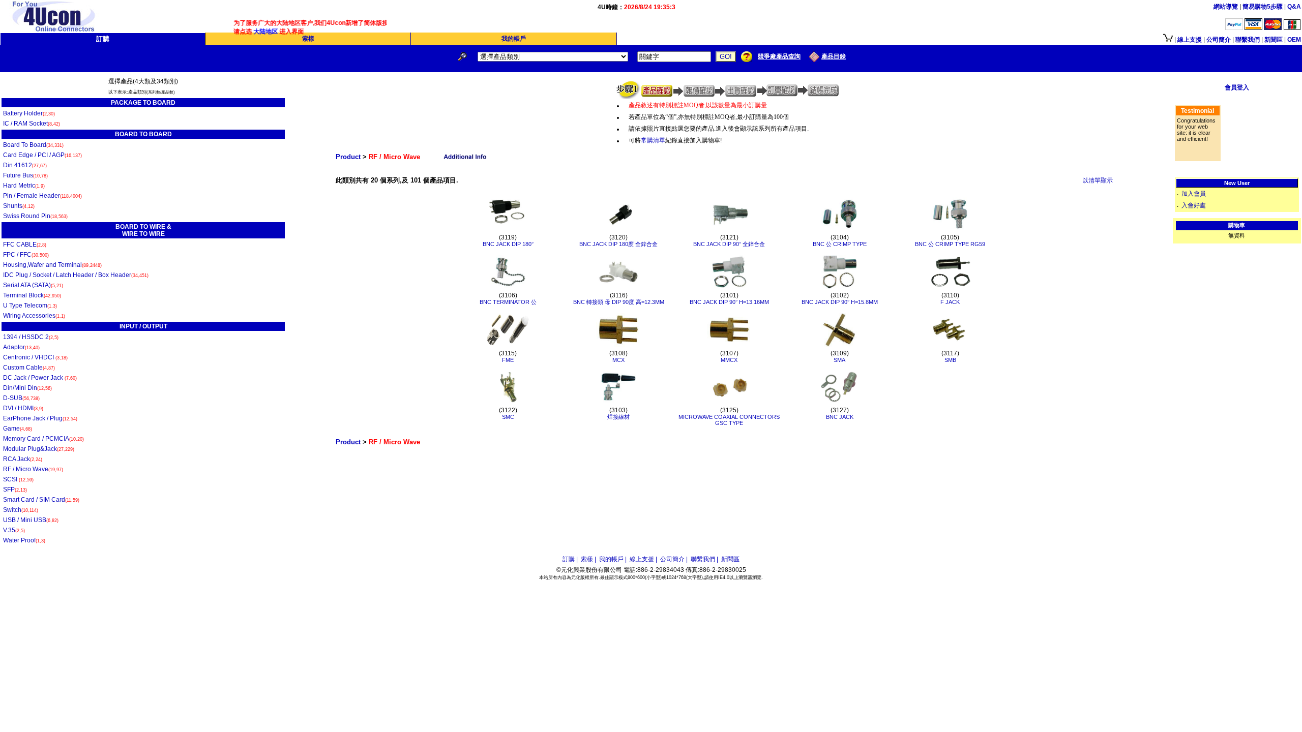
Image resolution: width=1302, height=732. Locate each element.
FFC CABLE (24, 244)
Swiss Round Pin (35, 216)
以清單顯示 (1097, 180)
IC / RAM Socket (31, 123)
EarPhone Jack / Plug (40, 418)
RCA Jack (22, 459)
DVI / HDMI (23, 408)
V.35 (14, 530)
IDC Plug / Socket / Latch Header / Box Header (76, 275)
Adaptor (21, 347)
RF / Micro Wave (33, 469)
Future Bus (25, 175)
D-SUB (21, 398)
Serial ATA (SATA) (33, 285)
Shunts (19, 205)
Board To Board (33, 144)
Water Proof (24, 540)
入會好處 (1193, 205)
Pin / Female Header (42, 195)
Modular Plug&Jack (38, 448)
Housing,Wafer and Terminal (52, 264)
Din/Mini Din (27, 387)
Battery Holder (29, 113)
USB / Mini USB (30, 520)
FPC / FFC (26, 254)
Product (348, 157)
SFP (15, 489)
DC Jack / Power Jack (40, 377)
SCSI (18, 479)
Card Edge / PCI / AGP (42, 155)
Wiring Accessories (34, 315)
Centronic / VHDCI (35, 357)
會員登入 (1237, 87)
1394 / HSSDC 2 (30, 337)
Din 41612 (25, 165)
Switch (20, 509)
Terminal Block (32, 295)
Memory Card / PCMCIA (43, 438)
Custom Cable (29, 367)
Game (17, 428)
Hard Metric (24, 185)
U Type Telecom (30, 305)
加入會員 (1193, 193)
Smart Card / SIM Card (41, 499)
